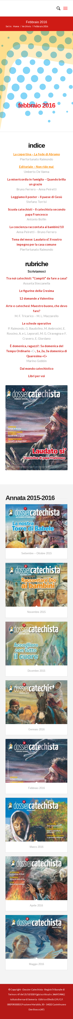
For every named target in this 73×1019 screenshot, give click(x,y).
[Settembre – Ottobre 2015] (36, 526)
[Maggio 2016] (36, 937)
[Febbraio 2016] (36, 761)
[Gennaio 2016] (36, 702)
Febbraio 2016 (36, 22)
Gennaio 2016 (36, 729)
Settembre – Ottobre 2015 (36, 553)
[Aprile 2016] (36, 878)
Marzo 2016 (36, 846)
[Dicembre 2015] (36, 643)
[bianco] (30, 8)
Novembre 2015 (36, 611)
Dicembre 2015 (36, 670)
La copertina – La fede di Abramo (36, 154)
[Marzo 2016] (36, 820)
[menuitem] (56, 8)
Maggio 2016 (36, 964)
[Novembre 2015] (36, 585)
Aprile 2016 (36, 905)
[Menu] (65, 8)
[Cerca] (56, 8)
